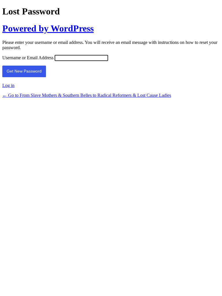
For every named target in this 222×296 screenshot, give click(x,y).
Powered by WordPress (48, 28)
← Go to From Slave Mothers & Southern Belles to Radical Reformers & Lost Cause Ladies (86, 95)
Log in (8, 85)
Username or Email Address (27, 57)
